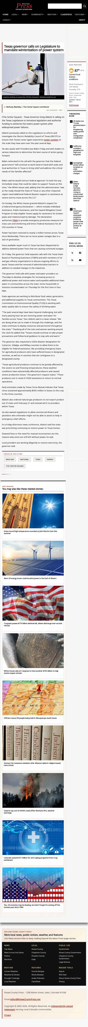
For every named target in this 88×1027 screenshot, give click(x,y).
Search (61, 971)
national (24, 459)
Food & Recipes (38, 971)
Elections (8, 959)
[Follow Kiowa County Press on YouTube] (80, 260)
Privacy (62, 981)
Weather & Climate (12, 974)
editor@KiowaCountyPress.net (25, 999)
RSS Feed (62, 974)
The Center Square (14, 466)
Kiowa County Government (70, 952)
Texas (38, 459)
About (82, 20)
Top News (8, 949)
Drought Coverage (11, 978)
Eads (34, 959)
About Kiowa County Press (70, 978)
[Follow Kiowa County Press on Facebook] (80, 253)
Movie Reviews (38, 974)
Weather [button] (51, 14)
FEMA (15, 220)
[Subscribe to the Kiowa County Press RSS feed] (72, 260)
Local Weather (10, 981)
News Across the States (14, 952)
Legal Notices (64, 962)
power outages (51, 139)
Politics (7, 956)
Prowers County (38, 956)
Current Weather (11, 971)
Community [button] (37, 14)
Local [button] (14, 14)
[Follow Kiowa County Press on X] (72, 253)
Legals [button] (6, 20)
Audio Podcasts (38, 978)
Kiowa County (37, 949)
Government (64, 949)
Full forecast (74, 105)
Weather (10, 459)
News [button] (24, 14)
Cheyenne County (39, 952)
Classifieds (66, 14)
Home (5, 14)
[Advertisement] (76, 327)
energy (50, 459)
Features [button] (79, 14)
